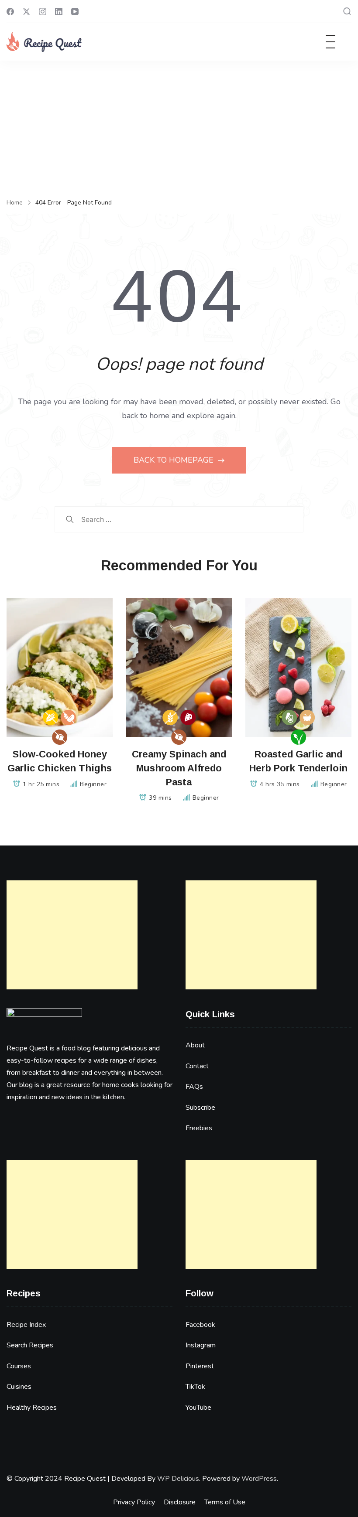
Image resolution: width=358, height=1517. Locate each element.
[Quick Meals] (307, 717)
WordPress (259, 1478)
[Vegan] (298, 737)
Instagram (201, 1345)
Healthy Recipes (32, 1407)
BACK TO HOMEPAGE (175, 460)
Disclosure (180, 1502)
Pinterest (200, 1366)
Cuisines (19, 1386)
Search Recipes (30, 1345)
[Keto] (289, 717)
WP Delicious (178, 1478)
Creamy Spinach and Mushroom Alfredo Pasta (179, 768)
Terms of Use (224, 1502)
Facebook (200, 1325)
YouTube (198, 1407)
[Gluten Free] (170, 717)
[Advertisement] (179, 126)
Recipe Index (26, 1325)
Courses (19, 1366)
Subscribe (200, 1107)
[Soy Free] (68, 717)
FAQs (194, 1086)
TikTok (195, 1386)
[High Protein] (188, 717)
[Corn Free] (51, 717)
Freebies (199, 1128)
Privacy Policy (134, 1502)
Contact (197, 1066)
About (195, 1045)
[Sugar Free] (59, 737)
